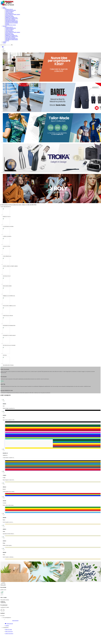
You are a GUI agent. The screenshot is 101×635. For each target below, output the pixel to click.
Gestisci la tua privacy (9, 633)
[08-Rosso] (53, 429)
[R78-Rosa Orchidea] (53, 470)
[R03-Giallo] (53, 461)
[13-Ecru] (53, 481)
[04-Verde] (53, 425)
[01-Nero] (53, 410)
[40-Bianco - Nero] (53, 440)
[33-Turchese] (53, 438)
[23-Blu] (53, 434)
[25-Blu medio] (53, 436)
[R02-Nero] (53, 460)
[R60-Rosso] (53, 469)
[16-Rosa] (53, 431)
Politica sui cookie (8, 629)
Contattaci (7, 625)
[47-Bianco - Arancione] (53, 444)
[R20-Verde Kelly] (53, 465)
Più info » (2, 380)
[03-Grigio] (53, 424)
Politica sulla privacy (9, 631)
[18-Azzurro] (53, 433)
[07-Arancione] (53, 428)
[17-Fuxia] (53, 432)
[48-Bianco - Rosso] (53, 445)
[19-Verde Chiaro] (53, 494)
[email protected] (15, 620)
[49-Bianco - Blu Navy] (53, 447)
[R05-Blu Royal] (53, 462)
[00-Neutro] (53, 524)
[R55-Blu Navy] (53, 467)
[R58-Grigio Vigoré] (53, 468)
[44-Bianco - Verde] (53, 441)
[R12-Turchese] (53, 463)
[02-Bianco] (53, 423)
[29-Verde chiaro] (53, 437)
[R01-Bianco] (53, 459)
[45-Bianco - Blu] (53, 442)
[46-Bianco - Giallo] (53, 443)
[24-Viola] (53, 435)
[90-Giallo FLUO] (53, 448)
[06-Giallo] (53, 427)
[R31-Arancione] (53, 466)
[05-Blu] (53, 426)
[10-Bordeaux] (53, 430)
